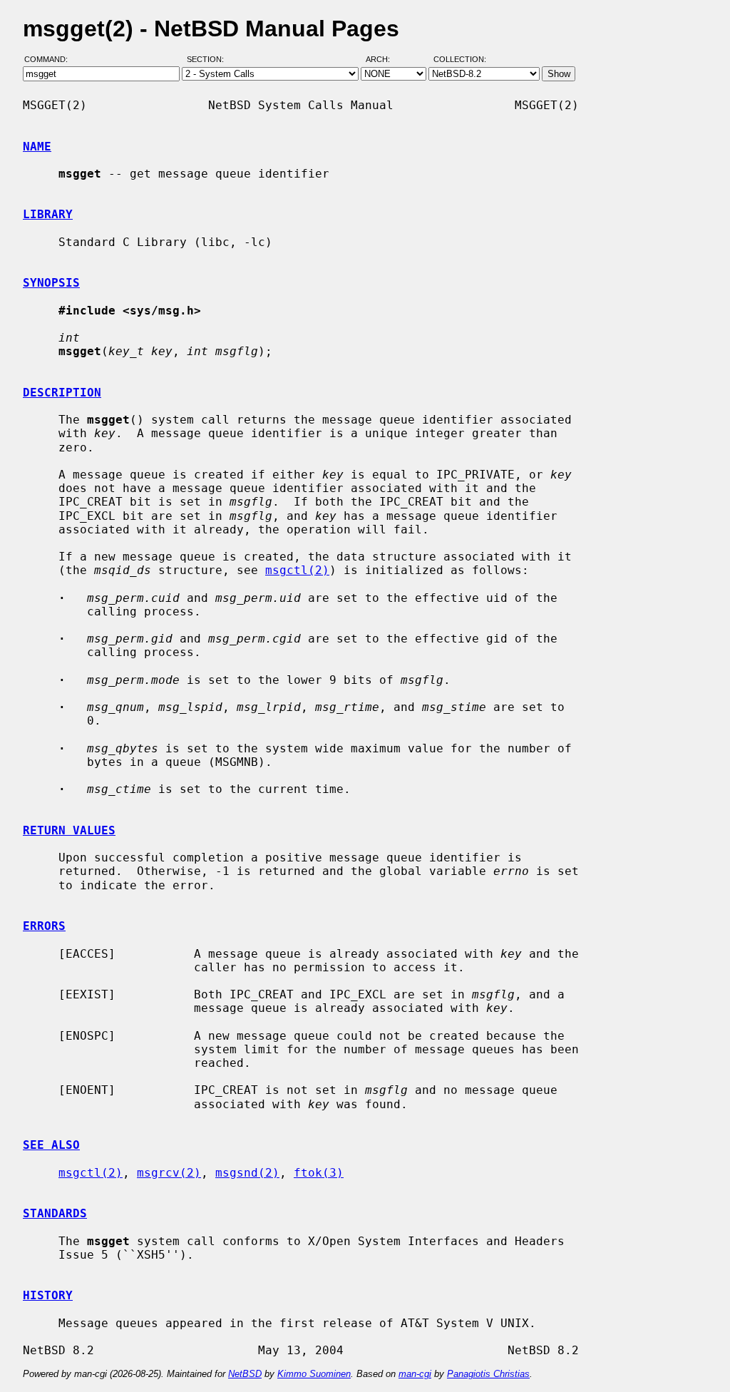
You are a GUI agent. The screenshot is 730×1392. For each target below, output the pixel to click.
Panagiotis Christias (488, 1373)
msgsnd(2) (247, 1172)
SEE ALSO (51, 1145)
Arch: (384, 59)
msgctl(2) (297, 570)
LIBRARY (48, 214)
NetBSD (245, 1373)
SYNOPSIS (51, 283)
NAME (37, 146)
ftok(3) (319, 1172)
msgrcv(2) (169, 1172)
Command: (50, 59)
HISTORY (48, 1295)
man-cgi (415, 1373)
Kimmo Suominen (314, 1373)
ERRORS (44, 926)
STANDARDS (55, 1213)
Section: (208, 59)
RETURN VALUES (69, 830)
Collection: (459, 59)
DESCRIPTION (62, 392)
